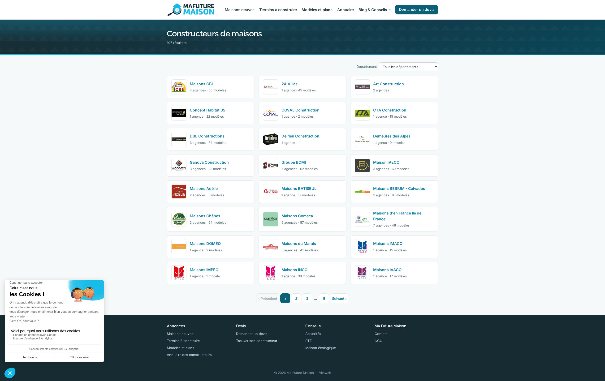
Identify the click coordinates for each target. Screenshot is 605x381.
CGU (378, 341)
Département (367, 66)
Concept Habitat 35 (207, 110)
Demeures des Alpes (392, 136)
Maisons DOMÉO (205, 243)
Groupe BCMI (293, 162)
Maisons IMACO (387, 243)
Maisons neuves (240, 9)
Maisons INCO (294, 269)
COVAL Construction (300, 110)
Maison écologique (320, 348)
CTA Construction (389, 110)
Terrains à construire (278, 9)
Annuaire (345, 9)
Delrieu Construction (300, 136)
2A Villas (289, 83)
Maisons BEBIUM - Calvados (399, 188)
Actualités (313, 334)
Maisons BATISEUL (298, 188)
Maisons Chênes (205, 216)
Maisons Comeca (297, 216)
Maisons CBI (201, 83)
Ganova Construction (209, 162)
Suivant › (339, 298)
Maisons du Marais (298, 243)
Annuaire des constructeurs (189, 355)
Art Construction (388, 83)
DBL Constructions (207, 136)
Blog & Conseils (373, 9)
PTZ (308, 341)
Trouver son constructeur (256, 341)
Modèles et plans (317, 9)
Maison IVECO (386, 162)
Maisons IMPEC (204, 269)
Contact (381, 334)
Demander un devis (416, 9)
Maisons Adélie (204, 188)
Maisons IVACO (387, 269)
